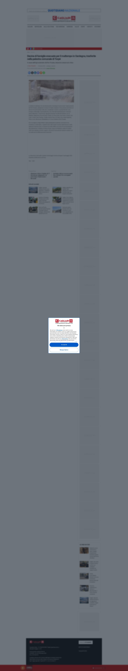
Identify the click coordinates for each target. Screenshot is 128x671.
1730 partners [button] (59, 330)
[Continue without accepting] (64, 327)
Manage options (64, 350)
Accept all (64, 344)
